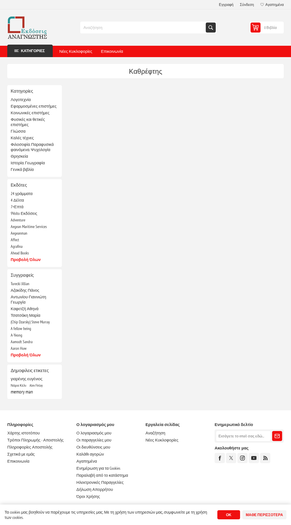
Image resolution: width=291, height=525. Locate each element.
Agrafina (17, 246)
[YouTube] (254, 458)
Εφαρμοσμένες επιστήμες (34, 106)
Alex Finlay (36, 385)
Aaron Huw (19, 348)
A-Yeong (16, 335)
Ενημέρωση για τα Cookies (98, 468)
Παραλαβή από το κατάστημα (102, 475)
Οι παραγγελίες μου (93, 440)
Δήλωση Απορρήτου (94, 489)
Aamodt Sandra (22, 341)
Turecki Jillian (20, 283)
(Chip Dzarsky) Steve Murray (30, 322)
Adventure (18, 220)
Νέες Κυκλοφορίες (75, 51)
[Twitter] (231, 458)
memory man (22, 391)
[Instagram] (242, 458)
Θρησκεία (19, 156)
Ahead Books (20, 253)
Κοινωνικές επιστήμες (30, 112)
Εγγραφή (226, 4)
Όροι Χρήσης (88, 496)
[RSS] (265, 458)
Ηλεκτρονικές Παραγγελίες (100, 482)
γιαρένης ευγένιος (27, 378)
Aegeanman (19, 233)
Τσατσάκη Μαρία (25, 315)
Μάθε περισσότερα (264, 514)
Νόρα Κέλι (18, 385)
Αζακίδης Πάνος (25, 290)
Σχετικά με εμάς (21, 454)
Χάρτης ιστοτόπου (23, 433)
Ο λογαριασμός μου (93, 433)
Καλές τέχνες (22, 137)
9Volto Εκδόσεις (24, 213)
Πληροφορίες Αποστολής (30, 447)
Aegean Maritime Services (29, 226)
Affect (15, 239)
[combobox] (143, 28)
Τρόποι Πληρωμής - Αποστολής (35, 440)
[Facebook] (220, 458)
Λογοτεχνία (21, 99)
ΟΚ (228, 514)
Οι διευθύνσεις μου (93, 447)
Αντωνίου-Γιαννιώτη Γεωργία (28, 299)
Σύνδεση (247, 4)
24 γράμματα (22, 193)
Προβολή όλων (26, 259)
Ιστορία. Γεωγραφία (28, 162)
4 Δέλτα (17, 200)
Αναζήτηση (211, 28)
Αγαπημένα (86, 461)
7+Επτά (17, 206)
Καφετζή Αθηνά (24, 308)
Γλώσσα (18, 131)
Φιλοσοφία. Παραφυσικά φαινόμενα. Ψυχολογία (32, 147)
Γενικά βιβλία (22, 169)
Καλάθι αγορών (90, 454)
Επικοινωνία (112, 51)
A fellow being (21, 328)
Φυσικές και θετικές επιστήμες (28, 122)
